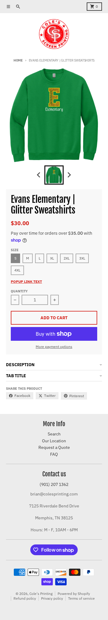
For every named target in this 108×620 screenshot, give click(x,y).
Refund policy (25, 598)
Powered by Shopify (74, 593)
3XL (82, 258)
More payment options (54, 346)
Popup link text (26, 281)
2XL (67, 258)
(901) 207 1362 (54, 484)
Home (18, 60)
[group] (54, 175)
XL (52, 258)
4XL (17, 270)
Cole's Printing (40, 593)
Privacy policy (52, 598)
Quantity (19, 291)
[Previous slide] (39, 175)
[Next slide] (69, 175)
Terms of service (81, 598)
